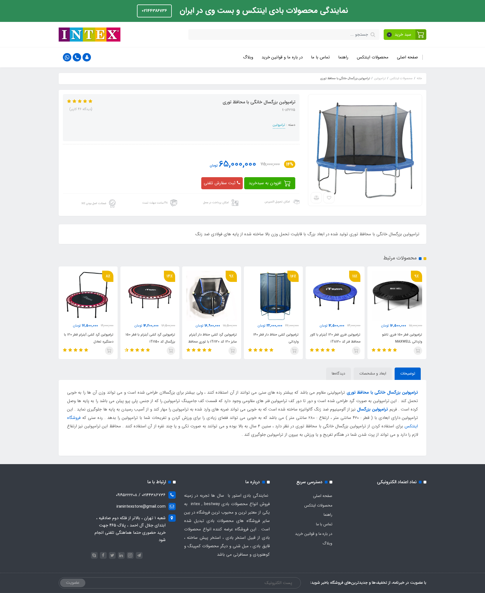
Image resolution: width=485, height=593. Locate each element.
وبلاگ (248, 57)
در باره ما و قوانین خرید (282, 57)
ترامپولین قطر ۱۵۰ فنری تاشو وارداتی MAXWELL (402, 338)
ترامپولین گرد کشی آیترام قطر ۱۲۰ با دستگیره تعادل (88, 338)
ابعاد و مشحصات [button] (372, 373)
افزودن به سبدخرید (266, 183)
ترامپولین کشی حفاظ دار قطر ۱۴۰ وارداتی (276, 338)
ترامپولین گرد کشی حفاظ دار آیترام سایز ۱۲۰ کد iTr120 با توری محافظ (212, 338)
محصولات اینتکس (372, 57)
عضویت (72, 582)
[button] (405, 34)
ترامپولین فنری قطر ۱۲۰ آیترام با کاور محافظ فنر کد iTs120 (335, 338)
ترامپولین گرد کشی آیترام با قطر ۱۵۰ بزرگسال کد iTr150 (150, 338)
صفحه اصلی (407, 57)
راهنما (343, 57)
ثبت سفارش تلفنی (220, 183)
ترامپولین (279, 124)
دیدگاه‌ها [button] (338, 373)
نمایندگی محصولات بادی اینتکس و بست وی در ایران (262, 10)
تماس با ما (320, 57)
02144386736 (154, 10)
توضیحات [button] (407, 373)
